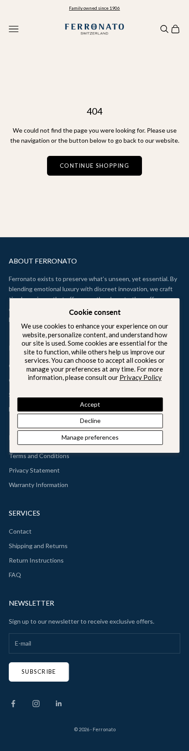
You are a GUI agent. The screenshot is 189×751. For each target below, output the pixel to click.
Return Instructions (36, 560)
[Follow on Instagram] (36, 703)
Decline (90, 420)
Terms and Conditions (39, 455)
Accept (90, 404)
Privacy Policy (141, 377)
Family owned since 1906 (94, 8)
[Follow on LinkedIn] (59, 703)
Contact (20, 531)
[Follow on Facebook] (13, 703)
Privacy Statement (34, 470)
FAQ (15, 574)
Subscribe (39, 671)
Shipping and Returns (38, 545)
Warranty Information (38, 484)
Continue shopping (94, 165)
